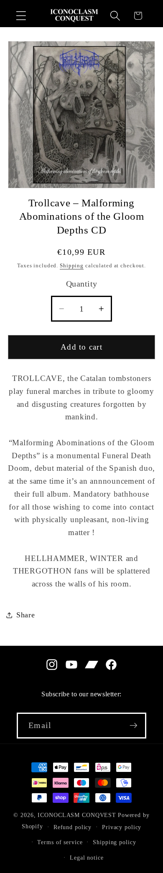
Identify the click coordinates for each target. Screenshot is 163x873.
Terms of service (59, 842)
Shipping (72, 266)
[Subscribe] (133, 725)
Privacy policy (121, 827)
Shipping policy (114, 842)
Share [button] (25, 615)
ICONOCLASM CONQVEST (77, 815)
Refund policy (72, 827)
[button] (21, 15)
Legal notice (87, 858)
